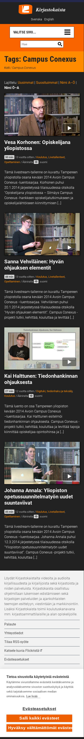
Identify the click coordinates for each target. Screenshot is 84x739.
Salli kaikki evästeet (39, 718)
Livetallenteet (56, 157)
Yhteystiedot (13, 633)
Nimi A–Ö (67, 83)
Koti (7, 67)
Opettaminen (12, 162)
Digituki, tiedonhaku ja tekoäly (54, 391)
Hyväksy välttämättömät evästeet (40, 728)
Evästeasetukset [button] (16, 659)
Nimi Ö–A (11, 88)
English (49, 19)
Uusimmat (26, 83)
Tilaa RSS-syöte (16, 642)
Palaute (10, 624)
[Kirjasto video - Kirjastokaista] (25, 9)
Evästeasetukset (39, 708)
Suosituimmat (47, 83)
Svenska (36, 19)
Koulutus (41, 157)
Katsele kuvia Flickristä (21, 651)
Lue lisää (31, 696)
